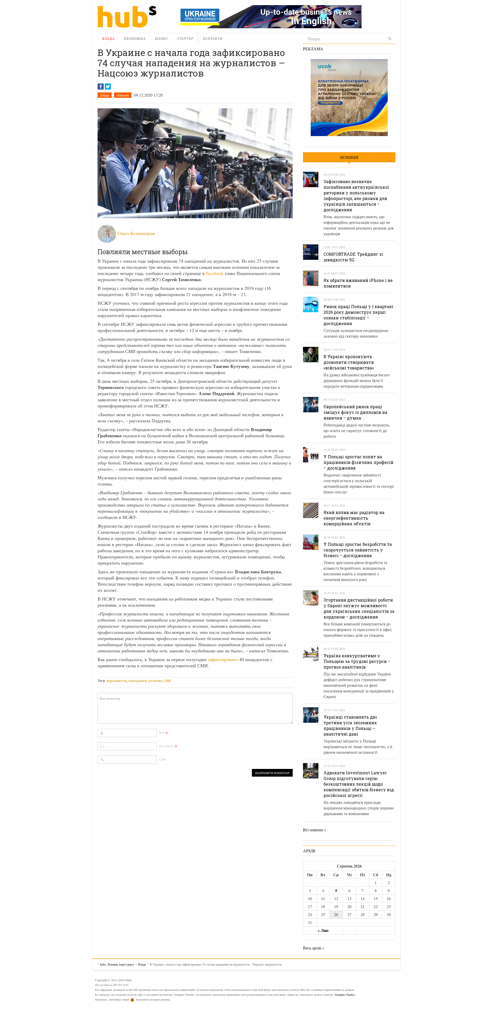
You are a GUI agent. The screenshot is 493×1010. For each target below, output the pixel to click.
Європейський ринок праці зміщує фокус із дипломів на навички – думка (355, 412)
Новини (123, 95)
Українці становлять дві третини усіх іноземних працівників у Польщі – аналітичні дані (350, 725)
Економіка (135, 38)
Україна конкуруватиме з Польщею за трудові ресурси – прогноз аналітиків (357, 661)
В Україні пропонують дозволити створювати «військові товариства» (349, 362)
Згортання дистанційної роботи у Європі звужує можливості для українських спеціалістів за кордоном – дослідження (359, 608)
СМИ (167, 681)
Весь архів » (313, 947)
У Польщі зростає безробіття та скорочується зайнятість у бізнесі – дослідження (358, 549)
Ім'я (161, 732)
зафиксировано (223, 659)
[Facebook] (101, 86)
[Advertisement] (191, 674)
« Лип (323, 930)
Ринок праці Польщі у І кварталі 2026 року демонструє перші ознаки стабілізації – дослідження (358, 315)
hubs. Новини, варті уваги (127, 16)
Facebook (215, 273)
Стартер (185, 38)
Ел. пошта (166, 746)
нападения (137, 681)
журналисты (116, 681)
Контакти (212, 38)
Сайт (162, 759)
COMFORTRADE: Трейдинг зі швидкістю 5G (353, 256)
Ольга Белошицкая (136, 233)
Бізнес (161, 38)
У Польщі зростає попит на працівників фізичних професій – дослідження (358, 462)
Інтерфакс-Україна (344, 994)
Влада (108, 38)
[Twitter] (108, 86)
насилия (155, 681)
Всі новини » (314, 829)
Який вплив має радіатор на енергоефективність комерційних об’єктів (354, 518)
